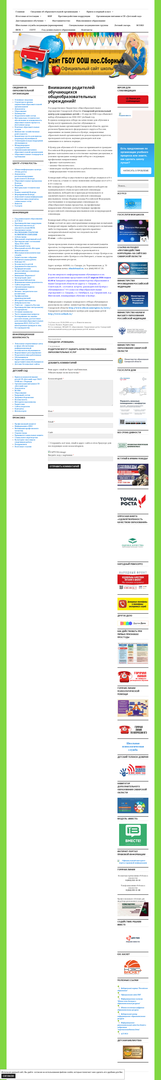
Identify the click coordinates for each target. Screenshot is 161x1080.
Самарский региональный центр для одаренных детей (79, 328)
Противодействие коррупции (74, 16)
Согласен (8, 1076)
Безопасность (21, 400)
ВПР (50, 16)
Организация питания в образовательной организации (29, 151)
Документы (20, 109)
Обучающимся (21, 357)
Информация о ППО (24, 426)
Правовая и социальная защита (29, 435)
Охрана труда (21, 433)
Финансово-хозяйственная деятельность (27, 133)
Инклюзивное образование (90, 20)
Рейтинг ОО (20, 262)
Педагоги (19, 185)
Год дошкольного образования (58, 30)
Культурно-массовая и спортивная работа (25, 441)
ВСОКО (140, 25)
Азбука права (20, 237)
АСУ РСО (18, 221)
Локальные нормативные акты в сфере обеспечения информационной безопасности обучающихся (29, 347)
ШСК (18, 30)
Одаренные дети (92, 327)
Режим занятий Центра (25, 192)
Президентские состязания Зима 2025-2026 (27, 242)
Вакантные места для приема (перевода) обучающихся (28, 137)
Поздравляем (21, 444)
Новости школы (84, 322)
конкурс (58, 327)
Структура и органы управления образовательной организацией (28, 104)
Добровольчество (22, 303)
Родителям (68, 325)
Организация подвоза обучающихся (24, 288)
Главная (20, 11)
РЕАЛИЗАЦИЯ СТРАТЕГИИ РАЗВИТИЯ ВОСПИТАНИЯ (26, 233)
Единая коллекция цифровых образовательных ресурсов (130, 1009)
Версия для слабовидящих (133, 99)
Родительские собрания (26, 257)
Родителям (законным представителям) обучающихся (29, 360)
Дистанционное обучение (30, 20)
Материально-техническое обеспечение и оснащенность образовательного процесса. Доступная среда (28, 121)
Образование (21, 111)
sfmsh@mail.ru (76, 268)
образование (77, 327)
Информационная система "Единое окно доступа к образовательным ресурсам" (130, 1001)
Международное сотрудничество (22, 146)
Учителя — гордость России (27, 305)
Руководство (20, 113)
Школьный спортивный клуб (28, 239)
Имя (51, 411)
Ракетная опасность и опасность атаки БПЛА (25, 226)
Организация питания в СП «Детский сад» (119, 16)
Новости (18, 204)
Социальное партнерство (26, 437)
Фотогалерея (20, 411)
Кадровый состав (22, 395)
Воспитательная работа (25, 260)
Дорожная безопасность (26, 266)
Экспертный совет (23, 278)
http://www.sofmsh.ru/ (60, 314)
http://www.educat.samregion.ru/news (89, 307)
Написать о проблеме (136, 171)
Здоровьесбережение (24, 397)
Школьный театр (22, 246)
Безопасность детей (24, 264)
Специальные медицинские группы (88, 25)
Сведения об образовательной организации (54, 11)
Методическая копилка (25, 300)
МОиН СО (66, 327)
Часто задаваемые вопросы (27, 314)
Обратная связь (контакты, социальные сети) (27, 200)
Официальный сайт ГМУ (131, 995)
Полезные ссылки (23, 447)
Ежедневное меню (23, 230)
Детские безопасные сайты (27, 364)
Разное (59, 325)
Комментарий (56, 378)
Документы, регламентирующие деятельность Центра (25, 176)
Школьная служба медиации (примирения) (39, 25)
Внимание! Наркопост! (25, 275)
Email (51, 421)
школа (92, 329)
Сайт (50, 432)
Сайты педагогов (22, 285)
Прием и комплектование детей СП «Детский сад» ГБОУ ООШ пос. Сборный (28, 379)
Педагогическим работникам (28, 355)
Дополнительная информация (29, 197)
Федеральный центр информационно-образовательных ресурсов (131, 1016)
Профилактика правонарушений (23, 297)
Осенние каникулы (23, 312)
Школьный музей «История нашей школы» (27, 249)
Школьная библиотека (25, 280)
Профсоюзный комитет (25, 424)
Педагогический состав (25, 116)
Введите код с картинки (60, 455)
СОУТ (33, 30)
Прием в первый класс (99, 11)
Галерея (18, 206)
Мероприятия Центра (24, 194)
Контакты (86, 30)
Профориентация (23, 269)
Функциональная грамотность (29, 282)
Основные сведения (24, 100)
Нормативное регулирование (28, 353)
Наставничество (61, 20)
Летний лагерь (122, 25)
